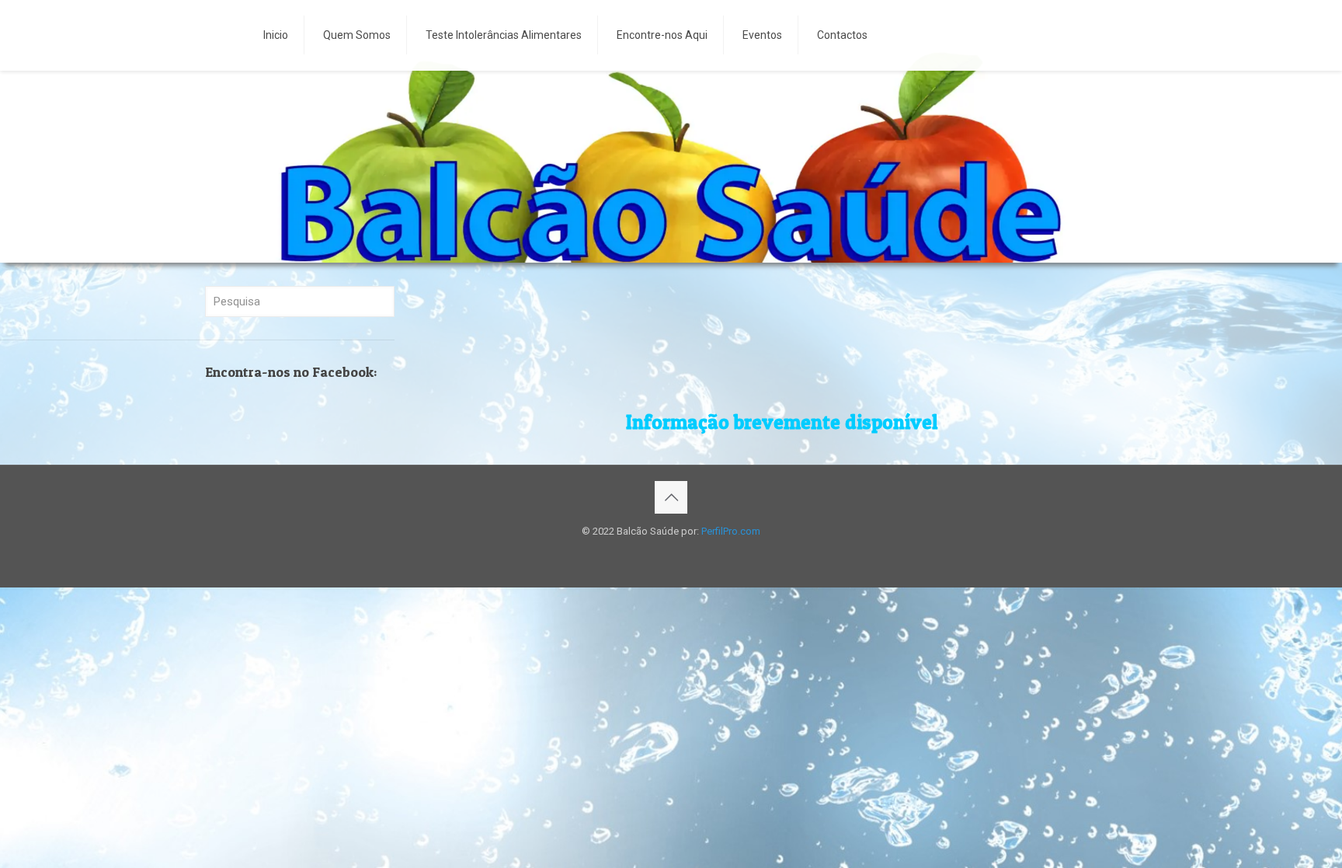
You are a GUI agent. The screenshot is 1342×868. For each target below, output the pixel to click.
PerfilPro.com (730, 531)
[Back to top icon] (671, 497)
